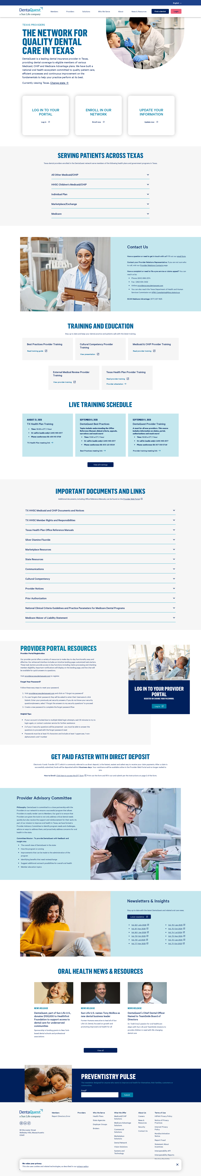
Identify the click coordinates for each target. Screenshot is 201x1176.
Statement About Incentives (162, 1145)
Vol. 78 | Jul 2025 (139, 939)
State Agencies (99, 1120)
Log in (160, 707)
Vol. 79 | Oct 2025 (139, 936)
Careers (141, 1116)
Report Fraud (160, 1140)
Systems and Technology (119, 1152)
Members (54, 11)
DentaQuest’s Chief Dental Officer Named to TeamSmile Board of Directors (146, 1016)
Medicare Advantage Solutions (122, 1124)
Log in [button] (47, 122)
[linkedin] (25, 1123)
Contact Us (142, 1131)
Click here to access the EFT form (71, 775)
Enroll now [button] (100, 122)
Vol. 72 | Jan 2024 (176, 939)
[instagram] (21, 1123)
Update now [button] (152, 122)
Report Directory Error (61, 1116)
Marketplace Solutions (119, 1137)
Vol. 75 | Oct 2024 (176, 928)
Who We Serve (104, 11)
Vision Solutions (120, 1146)
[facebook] (29, 1123)
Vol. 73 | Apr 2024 (176, 936)
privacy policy (82, 1166)
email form (181, 256)
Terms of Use (160, 1112)
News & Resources (139, 11)
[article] (45, 115)
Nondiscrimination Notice (162, 1134)
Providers (70, 11)
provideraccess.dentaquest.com (150, 285)
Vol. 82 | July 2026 (140, 925)
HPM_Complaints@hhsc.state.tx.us (166, 292)
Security (141, 1126)
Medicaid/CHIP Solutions (120, 1117)
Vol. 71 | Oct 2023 (176, 943)
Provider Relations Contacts (151, 265)
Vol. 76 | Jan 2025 (176, 925)
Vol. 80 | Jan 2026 (140, 932)
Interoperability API (163, 1150)
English (176, 3)
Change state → (59, 82)
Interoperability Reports (164, 1154)
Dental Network (120, 1142)
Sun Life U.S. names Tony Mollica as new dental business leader (100, 1014)
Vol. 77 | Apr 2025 (139, 943)
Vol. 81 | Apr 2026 (139, 928)
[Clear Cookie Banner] (177, 1164)
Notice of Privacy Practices (162, 1121)
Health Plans (98, 1116)
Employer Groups (100, 1124)
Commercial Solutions (119, 1130)
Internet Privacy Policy (161, 1128)
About (120, 11)
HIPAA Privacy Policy (163, 1116)
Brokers (96, 1128)
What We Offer (120, 1112)
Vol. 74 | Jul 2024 (176, 932)
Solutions (86, 11)
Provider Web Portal (132, 499)
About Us (142, 1112)
